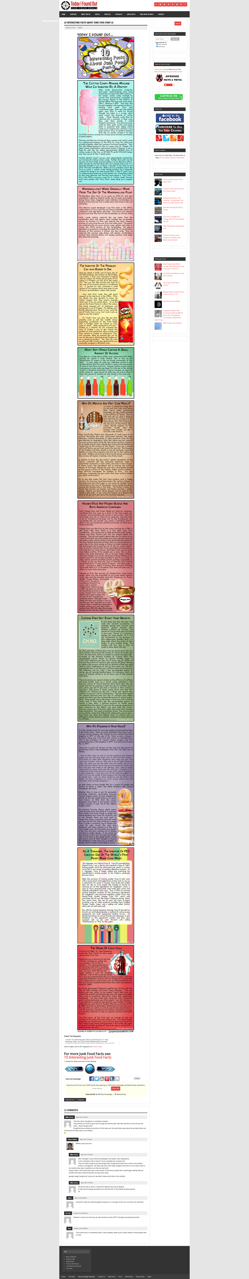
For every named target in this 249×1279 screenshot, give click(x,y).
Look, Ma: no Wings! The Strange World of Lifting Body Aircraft (173, 219)
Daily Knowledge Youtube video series (168, 72)
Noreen (80, 27)
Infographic (81, 1100)
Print (161, 158)
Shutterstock (96, 1047)
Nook (173, 158)
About (149, 1276)
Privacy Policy (140, 1276)
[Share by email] (117, 1078)
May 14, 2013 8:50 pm (81, 1198)
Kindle (167, 158)
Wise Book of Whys (146, 14)
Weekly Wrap (121, 1094)
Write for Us (85, 14)
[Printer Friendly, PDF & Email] (137, 1079)
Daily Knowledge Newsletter (86, 1276)
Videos (97, 14)
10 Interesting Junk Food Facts (87, 1057)
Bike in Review (71, 1257)
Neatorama (70, 1261)
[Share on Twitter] (96, 1078)
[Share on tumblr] (112, 1078)
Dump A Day (70, 1259)
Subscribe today (160, 69)
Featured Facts (69, 1100)
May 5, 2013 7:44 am (82, 1117)
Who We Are (129, 1276)
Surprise (73, 14)
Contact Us (101, 1276)
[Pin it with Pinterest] (107, 1078)
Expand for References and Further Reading (81, 1061)
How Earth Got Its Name (171, 301)
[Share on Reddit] (102, 1078)
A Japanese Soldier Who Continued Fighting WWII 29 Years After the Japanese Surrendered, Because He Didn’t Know (169, 315)
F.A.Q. (120, 1276)
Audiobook (180, 158)
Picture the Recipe (72, 1264)
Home (63, 14)
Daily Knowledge (106, 1094)
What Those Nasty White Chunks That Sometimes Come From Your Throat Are (173, 266)
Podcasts (118, 14)
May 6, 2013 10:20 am (87, 1154)
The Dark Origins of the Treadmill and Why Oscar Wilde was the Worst (172, 237)
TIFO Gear (71, 1276)
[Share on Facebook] (91, 1078)
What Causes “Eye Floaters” (172, 323)
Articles (107, 14)
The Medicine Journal (73, 1266)
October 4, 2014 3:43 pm (81, 1228)
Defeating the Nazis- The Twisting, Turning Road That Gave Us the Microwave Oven (173, 200)
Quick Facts (131, 14)
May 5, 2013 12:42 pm (86, 1139)
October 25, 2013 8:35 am (80, 1213)
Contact (161, 14)
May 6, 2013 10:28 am (87, 1182)
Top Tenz (69, 1268)
